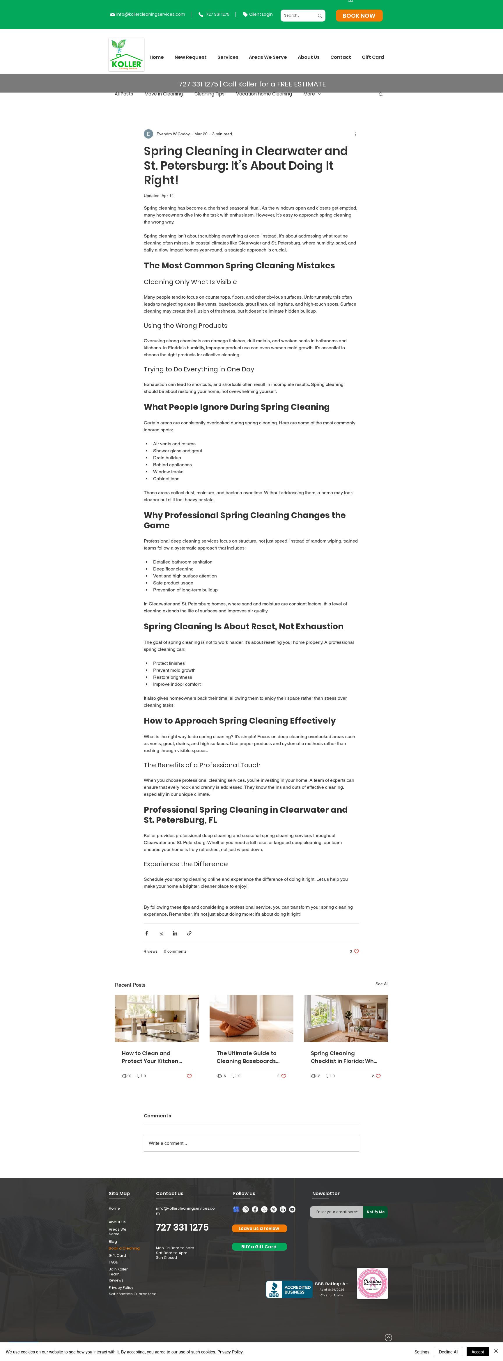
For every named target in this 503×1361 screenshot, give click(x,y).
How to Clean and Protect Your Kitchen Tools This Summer (150, 1057)
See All (382, 983)
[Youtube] (292, 1209)
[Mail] (112, 14)
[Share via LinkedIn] (175, 933)
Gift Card (117, 1255)
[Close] (496, 1351)
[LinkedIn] (283, 1209)
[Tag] (245, 14)
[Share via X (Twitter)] (161, 933)
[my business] (236, 1209)
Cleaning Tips (209, 94)
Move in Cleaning (164, 94)
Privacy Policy (230, 1352)
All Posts (124, 94)
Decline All (448, 1352)
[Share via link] (189, 933)
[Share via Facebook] (146, 933)
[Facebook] (255, 1209)
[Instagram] (245, 1209)
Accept (478, 1352)
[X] (264, 1209)
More (309, 94)
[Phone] (201, 14)
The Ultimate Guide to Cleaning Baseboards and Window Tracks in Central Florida (247, 1057)
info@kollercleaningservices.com (150, 14)
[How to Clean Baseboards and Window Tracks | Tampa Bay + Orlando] (252, 1018)
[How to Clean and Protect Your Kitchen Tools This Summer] (157, 1018)
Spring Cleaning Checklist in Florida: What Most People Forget (345, 1057)
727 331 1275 (182, 1227)
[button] (227, 57)
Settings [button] (422, 1352)
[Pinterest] (273, 1209)
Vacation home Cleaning (264, 94)
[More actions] (355, 133)
